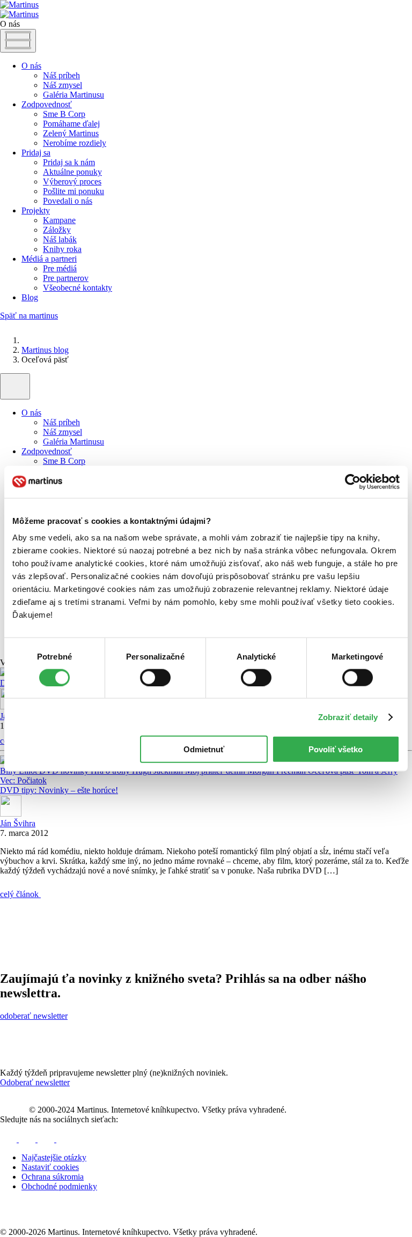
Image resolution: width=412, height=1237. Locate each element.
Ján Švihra (17, 823)
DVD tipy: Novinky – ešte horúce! (59, 790)
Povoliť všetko (335, 749)
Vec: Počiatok (23, 780)
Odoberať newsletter (35, 1082)
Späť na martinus (29, 315)
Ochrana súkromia (52, 1176)
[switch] (155, 677)
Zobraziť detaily (348, 716)
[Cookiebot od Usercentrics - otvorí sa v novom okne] (353, 481)
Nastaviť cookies (50, 1167)
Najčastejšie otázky (53, 1157)
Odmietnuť (203, 749)
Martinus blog (45, 349)
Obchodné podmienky (59, 1186)
